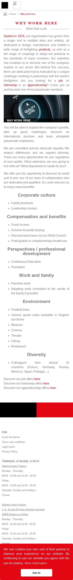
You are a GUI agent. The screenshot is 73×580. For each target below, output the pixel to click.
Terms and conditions (13, 442)
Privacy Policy (10, 451)
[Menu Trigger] (4, 5)
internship (10, 85)
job (60, 80)
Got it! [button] (37, 572)
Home (13, 14)
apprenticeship (37, 85)
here (37, 379)
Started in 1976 (14, 36)
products (44, 49)
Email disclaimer (11, 437)
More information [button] (36, 563)
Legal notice (8, 446)
